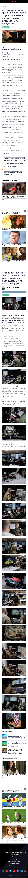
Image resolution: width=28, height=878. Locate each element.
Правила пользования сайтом (14, 861)
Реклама (14, 856)
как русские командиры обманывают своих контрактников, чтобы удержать (14, 58)
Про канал (14, 847)
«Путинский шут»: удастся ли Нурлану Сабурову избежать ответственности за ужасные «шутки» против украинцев (15, 158)
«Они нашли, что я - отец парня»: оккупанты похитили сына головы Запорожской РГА (13, 172)
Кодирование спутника (14, 863)
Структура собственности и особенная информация (14, 852)
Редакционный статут (14, 865)
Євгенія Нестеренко (12, 287)
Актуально (5, 27)
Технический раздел (14, 854)
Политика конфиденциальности (14, 859)
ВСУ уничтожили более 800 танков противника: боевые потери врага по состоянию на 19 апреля (14, 164)
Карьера (14, 850)
